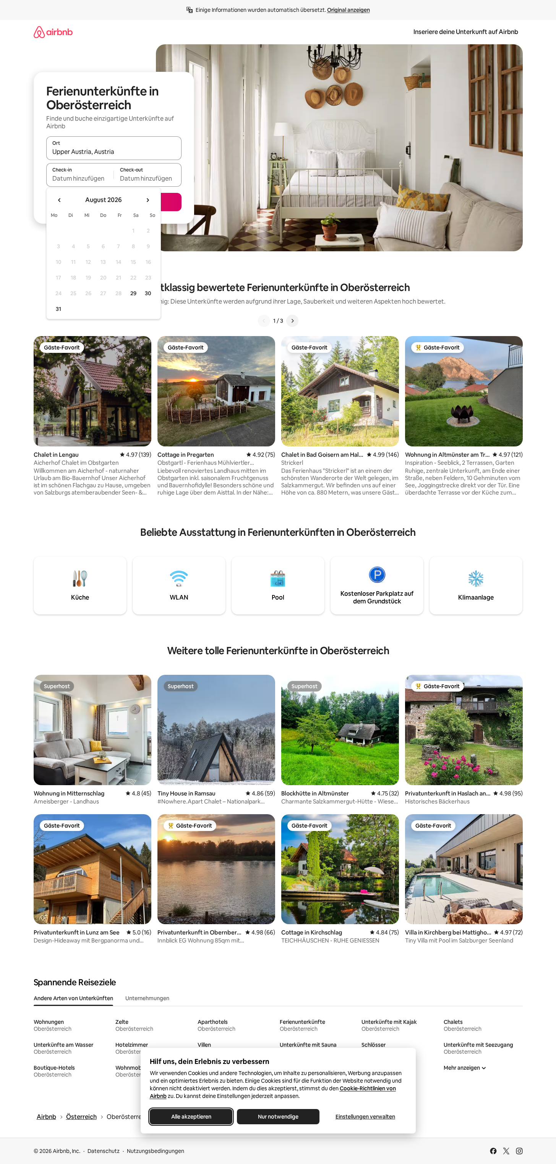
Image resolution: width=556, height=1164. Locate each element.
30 (148, 293)
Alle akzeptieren (191, 1116)
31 (58, 309)
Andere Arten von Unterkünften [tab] (73, 998)
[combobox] (113, 151)
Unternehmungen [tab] (147, 998)
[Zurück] (264, 321)
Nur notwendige (278, 1116)
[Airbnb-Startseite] (53, 32)
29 (133, 293)
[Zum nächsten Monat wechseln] (147, 200)
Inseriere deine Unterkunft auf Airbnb (465, 32)
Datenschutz (104, 1151)
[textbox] (80, 178)
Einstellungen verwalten (365, 1116)
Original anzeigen (348, 9)
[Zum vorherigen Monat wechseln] (59, 200)
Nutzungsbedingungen (155, 1151)
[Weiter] (292, 321)
